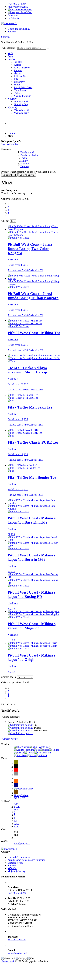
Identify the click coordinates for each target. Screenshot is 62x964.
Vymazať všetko (9, 144)
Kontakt (12, 31)
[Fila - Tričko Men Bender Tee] (24, 466)
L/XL (17, 806)
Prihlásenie (13, 15)
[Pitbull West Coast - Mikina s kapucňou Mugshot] (33, 613)
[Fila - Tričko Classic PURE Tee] (25, 431)
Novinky (12, 98)
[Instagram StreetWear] (20, 12)
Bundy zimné (27, 152)
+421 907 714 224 (17, 4)
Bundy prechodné (29, 155)
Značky (11, 59)
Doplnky (24, 166)
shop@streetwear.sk (18, 6)
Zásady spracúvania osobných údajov (26, 860)
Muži (10, 53)
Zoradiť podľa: (8, 193)
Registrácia (13, 18)
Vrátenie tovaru (15, 862)
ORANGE (19, 798)
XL (15, 821)
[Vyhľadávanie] (48, 48)
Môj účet (12, 868)
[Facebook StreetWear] (20, 9)
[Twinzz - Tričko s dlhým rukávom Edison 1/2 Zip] (34, 357)
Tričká (23, 158)
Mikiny (24, 160)
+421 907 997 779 (17, 939)
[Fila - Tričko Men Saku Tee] (23, 396)
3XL (16, 826)
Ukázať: (5, 221)
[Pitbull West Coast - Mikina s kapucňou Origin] (32, 644)
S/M (16, 804)
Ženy (10, 56)
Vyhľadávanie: (8, 47)
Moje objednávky (16, 871)
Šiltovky (24, 163)
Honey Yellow (21, 795)
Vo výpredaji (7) (22, 843)
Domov (11, 133)
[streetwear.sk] (9, 23)
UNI (16, 809)
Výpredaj (12, 107)
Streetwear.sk (7, 961)
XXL (16, 823)
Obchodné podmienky (19, 28)
